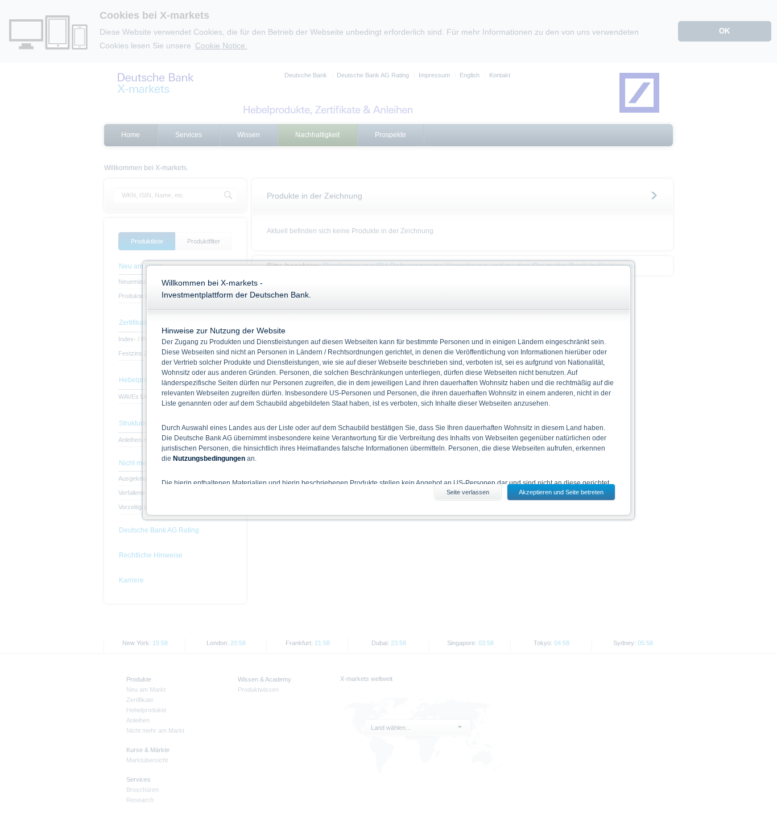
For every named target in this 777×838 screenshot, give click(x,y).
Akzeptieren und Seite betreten (561, 492)
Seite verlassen (468, 492)
